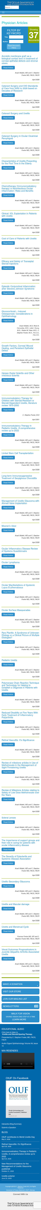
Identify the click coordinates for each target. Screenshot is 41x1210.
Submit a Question (9, 1127)
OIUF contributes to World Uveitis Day (18, 1136)
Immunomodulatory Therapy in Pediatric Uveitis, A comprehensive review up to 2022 (19, 1154)
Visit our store (12, 991)
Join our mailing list (15, 998)
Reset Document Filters (14, 46)
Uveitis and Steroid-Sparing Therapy (17, 1034)
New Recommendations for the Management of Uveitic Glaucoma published (16, 1166)
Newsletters (11, 1006)
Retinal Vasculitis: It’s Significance (16, 1144)
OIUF (27, 1190)
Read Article (8, 67)
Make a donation (12, 983)
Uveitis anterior (8, 1175)
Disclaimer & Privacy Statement (15, 1190)
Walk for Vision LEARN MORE (20, 1016)
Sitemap (32, 1190)
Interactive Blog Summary (12, 1124)
